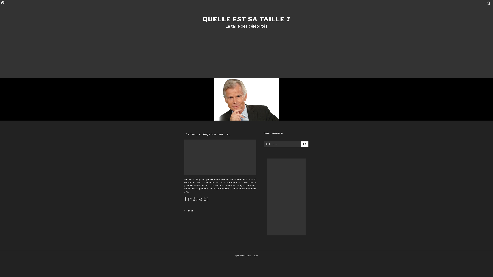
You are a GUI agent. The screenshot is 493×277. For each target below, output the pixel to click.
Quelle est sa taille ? (246, 19)
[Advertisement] (246, 50)
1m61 (190, 211)
